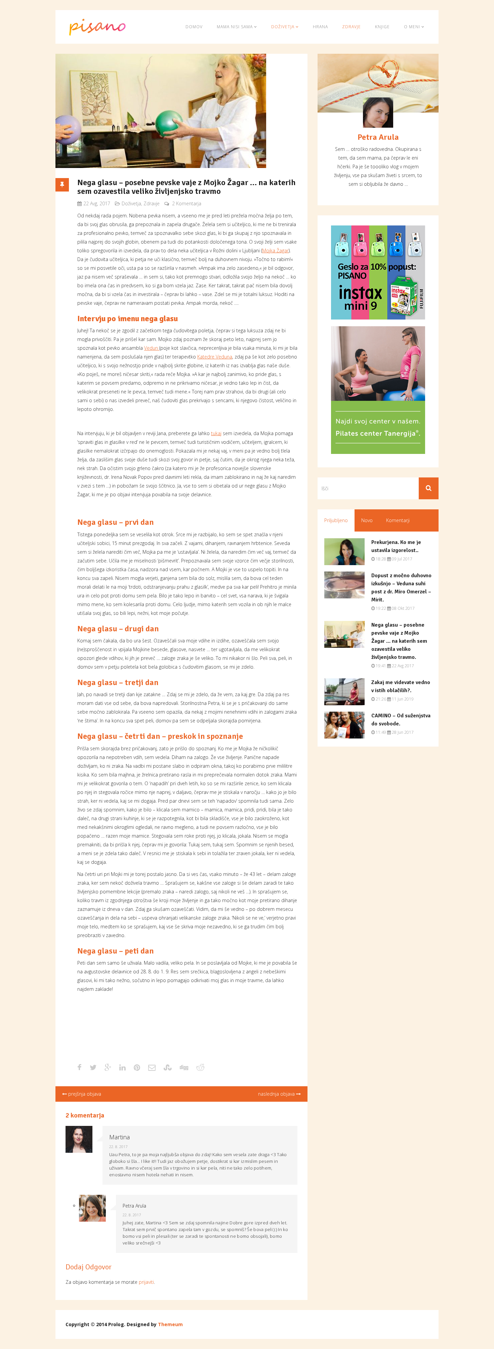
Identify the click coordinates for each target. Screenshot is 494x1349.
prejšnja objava (84, 1094)
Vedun (151, 348)
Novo (367, 520)
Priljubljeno (336, 520)
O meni (412, 27)
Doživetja (283, 27)
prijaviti (146, 1282)
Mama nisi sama (235, 27)
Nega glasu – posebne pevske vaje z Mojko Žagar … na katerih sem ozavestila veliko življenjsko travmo (186, 186)
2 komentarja (186, 203)
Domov (194, 27)
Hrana (320, 27)
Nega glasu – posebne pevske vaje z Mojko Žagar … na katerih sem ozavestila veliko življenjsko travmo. (399, 641)
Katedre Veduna (214, 356)
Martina (119, 1137)
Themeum (170, 1324)
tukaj (216, 433)
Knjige (382, 27)
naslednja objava (277, 1094)
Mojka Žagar (275, 250)
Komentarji (398, 520)
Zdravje (351, 27)
